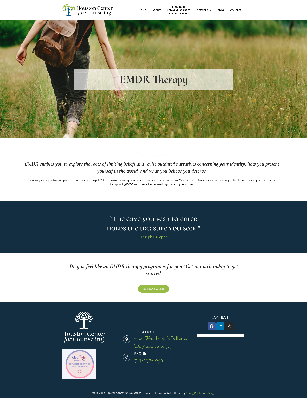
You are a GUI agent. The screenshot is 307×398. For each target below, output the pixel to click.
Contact (235, 10)
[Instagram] (229, 326)
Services (202, 10)
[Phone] (126, 357)
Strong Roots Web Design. (201, 393)
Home (142, 10)
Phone (140, 353)
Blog (221, 10)
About (156, 10)
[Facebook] (212, 326)
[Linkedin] (220, 326)
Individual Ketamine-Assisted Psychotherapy (179, 10)
